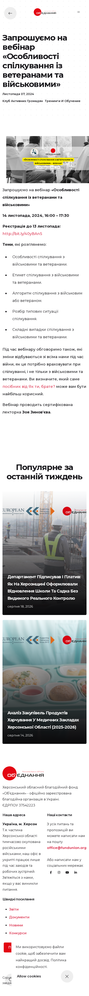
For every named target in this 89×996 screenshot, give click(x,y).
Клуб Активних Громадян (22, 101)
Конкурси (17, 933)
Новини (16, 925)
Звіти (14, 909)
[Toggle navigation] (78, 12)
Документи (19, 917)
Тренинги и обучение (63, 101)
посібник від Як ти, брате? (28, 386)
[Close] (67, 976)
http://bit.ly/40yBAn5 (22, 233)
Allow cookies (29, 976)
